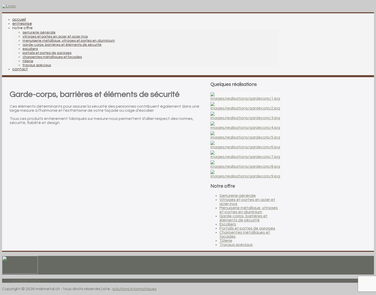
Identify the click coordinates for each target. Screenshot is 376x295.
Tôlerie (225, 241)
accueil (19, 19)
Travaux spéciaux (236, 245)
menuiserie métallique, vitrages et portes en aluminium (69, 40)
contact (20, 69)
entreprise (22, 23)
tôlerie (28, 61)
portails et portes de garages (47, 53)
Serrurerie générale (237, 196)
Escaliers (227, 224)
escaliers (30, 49)
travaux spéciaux (37, 65)
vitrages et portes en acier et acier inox (55, 36)
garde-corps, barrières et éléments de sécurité (62, 45)
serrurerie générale (39, 32)
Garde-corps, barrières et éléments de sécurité (243, 218)
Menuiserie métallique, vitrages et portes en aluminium (248, 210)
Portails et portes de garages (247, 228)
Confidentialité (26, 281)
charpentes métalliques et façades (52, 57)
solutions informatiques (134, 289)
